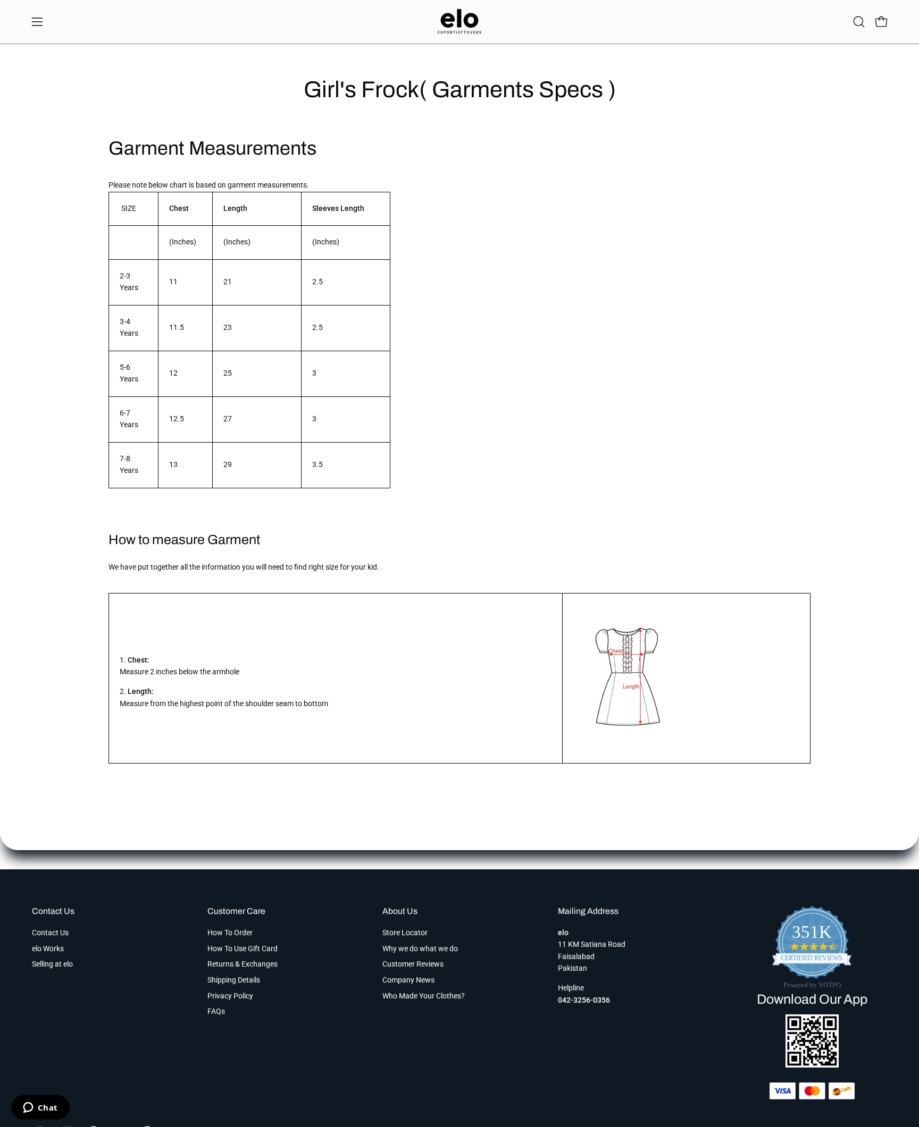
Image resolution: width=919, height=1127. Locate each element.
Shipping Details (233, 980)
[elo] (459, 22)
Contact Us (53, 911)
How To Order (230, 932)
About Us (399, 911)
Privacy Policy (230, 996)
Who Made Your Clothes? (423, 996)
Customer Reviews (413, 964)
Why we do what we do (420, 948)
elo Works (48, 948)
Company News (408, 980)
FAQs (216, 1011)
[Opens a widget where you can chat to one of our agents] (40, 1108)
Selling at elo (52, 964)
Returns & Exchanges (242, 964)
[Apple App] (812, 1065)
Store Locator (405, 932)
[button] (859, 22)
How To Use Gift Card (242, 948)
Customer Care (236, 911)
